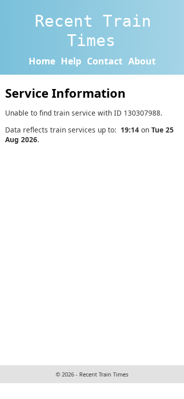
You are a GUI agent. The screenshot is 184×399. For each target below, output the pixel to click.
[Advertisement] (92, 253)
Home (42, 61)
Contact (105, 61)
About (142, 61)
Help (71, 61)
